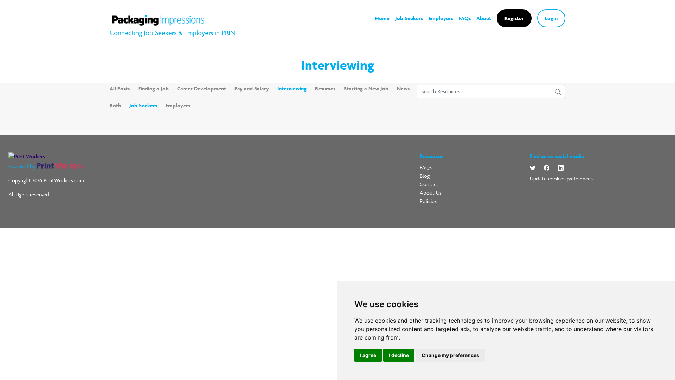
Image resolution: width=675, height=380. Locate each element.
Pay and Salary (251, 88)
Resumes (325, 88)
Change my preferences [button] (450, 355)
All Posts (120, 88)
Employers (441, 18)
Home (382, 18)
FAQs (465, 18)
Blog (425, 175)
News (403, 88)
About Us (431, 192)
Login (551, 18)
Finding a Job (153, 88)
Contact (429, 184)
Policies (428, 201)
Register (514, 18)
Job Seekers (409, 18)
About (483, 18)
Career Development (201, 88)
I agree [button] (368, 355)
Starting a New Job (366, 88)
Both (115, 105)
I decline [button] (399, 355)
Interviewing (292, 88)
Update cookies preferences (561, 178)
